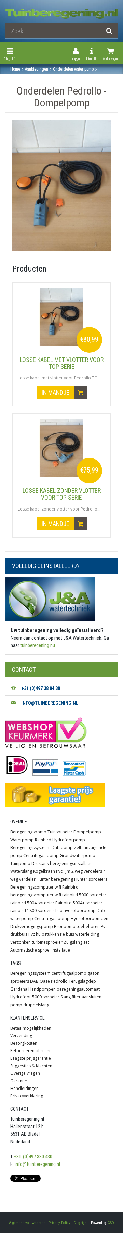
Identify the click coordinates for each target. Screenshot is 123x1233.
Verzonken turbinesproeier (36, 942)
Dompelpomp (87, 832)
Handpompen (42, 989)
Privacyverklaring (26, 1096)
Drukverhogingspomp (31, 926)
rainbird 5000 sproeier (84, 895)
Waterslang (21, 871)
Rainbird (43, 840)
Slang (65, 997)
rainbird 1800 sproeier (32, 911)
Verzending (21, 1036)
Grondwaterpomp (77, 855)
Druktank (40, 863)
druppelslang (36, 1005)
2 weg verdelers (86, 871)
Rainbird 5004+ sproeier (78, 903)
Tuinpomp (20, 863)
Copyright (80, 1223)
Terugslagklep (82, 981)
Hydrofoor (20, 997)
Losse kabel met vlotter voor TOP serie (62, 363)
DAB (34, 981)
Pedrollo (59, 981)
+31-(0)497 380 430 (33, 1157)
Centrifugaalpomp (41, 855)
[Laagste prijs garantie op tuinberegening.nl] (61, 795)
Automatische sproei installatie (40, 950)
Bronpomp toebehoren (77, 926)
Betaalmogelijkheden (30, 1028)
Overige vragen (25, 1073)
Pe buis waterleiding (79, 934)
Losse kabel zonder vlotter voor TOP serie (62, 494)
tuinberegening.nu (37, 645)
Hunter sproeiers (90, 879)
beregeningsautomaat (78, 989)
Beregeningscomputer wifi (35, 887)
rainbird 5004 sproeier (32, 903)
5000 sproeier (45, 997)
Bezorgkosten (23, 1043)
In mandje (56, 392)
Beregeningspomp (28, 832)
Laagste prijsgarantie (30, 1058)
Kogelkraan (44, 871)
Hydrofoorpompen (89, 918)
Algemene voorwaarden (27, 1223)
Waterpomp (22, 840)
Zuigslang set (76, 942)
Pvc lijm (63, 871)
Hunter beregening (55, 879)
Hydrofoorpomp (68, 840)
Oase (45, 981)
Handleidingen (24, 1088)
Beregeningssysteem (30, 848)
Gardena (18, 989)
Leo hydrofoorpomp (75, 911)
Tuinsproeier (59, 832)
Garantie (18, 1081)
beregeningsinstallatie (71, 863)
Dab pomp (62, 848)
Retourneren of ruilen (31, 1051)
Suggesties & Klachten (31, 1066)
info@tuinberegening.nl (37, 1164)
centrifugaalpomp (69, 973)
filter (76, 997)
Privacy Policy (59, 1223)
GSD (111, 1223)
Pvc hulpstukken (43, 934)
